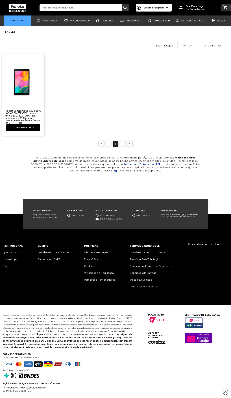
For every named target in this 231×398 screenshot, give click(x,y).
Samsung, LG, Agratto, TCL (142, 164)
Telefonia (107, 20)
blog (114, 170)
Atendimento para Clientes (53, 252)
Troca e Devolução (141, 279)
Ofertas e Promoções (97, 252)
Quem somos (11, 252)
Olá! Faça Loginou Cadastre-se (195, 7)
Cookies (89, 266)
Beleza (221, 20)
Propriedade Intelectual (144, 286)
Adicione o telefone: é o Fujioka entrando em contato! (179, 215)
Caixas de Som (161, 20)
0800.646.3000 (106, 215)
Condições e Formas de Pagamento (151, 266)
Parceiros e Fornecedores (99, 279)
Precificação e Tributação (145, 259)
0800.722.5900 (143, 215)
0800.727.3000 (77, 215)
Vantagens (17, 20)
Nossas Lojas (10, 259)
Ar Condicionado (80, 20)
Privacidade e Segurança (99, 272)
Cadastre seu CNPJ (49, 259)
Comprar (23, 127)
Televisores (132, 20)
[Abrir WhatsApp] (9, 388)
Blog (5, 266)
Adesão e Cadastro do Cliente (147, 252)
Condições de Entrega (143, 272)
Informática (49, 20)
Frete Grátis (91, 259)
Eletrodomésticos (192, 20)
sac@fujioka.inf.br (110, 219)
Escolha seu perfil (154, 7)
